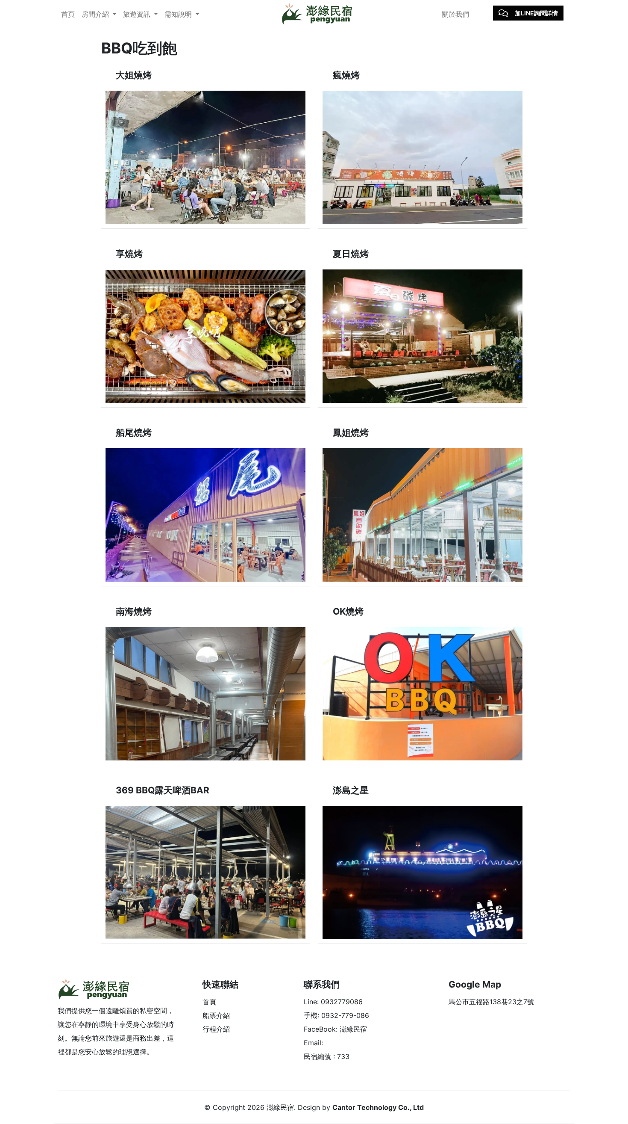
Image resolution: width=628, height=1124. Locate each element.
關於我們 (455, 14)
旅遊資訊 (138, 14)
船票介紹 (216, 1015)
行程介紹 (216, 1029)
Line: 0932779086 (333, 1001)
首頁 (68, 14)
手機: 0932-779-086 (336, 1015)
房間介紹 (96, 14)
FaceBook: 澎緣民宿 (335, 1029)
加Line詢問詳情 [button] (536, 13)
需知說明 (179, 14)
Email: (313, 1042)
